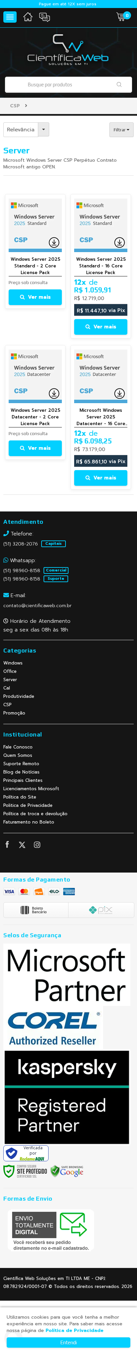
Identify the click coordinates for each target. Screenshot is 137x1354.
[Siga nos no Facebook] (7, 845)
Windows (13, 663)
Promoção (14, 713)
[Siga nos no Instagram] (37, 846)
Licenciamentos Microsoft (31, 789)
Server (10, 679)
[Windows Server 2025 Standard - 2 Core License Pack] (35, 251)
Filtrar (120, 129)
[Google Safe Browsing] (66, 1171)
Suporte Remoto (21, 764)
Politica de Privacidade (28, 805)
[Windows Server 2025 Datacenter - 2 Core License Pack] (35, 402)
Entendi (68, 1342)
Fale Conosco (18, 747)
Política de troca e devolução (35, 814)
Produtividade (18, 696)
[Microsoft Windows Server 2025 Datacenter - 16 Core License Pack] (101, 417)
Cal (6, 688)
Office (10, 671)
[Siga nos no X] (22, 846)
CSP (15, 105)
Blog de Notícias (21, 772)
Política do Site (19, 797)
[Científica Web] (68, 51)
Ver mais (39, 297)
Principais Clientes (23, 780)
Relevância (21, 130)
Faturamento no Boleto (28, 822)
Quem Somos (17, 755)
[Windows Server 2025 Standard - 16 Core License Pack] (101, 266)
